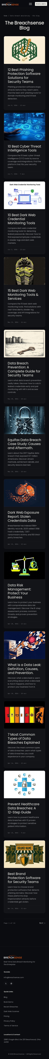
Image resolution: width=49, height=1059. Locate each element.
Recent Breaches (11, 1007)
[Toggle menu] (30, 3)
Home (5, 16)
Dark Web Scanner (11, 1011)
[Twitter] (6, 984)
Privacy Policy (9, 1021)
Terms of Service (11, 1025)
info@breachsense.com (14, 977)
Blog (5, 997)
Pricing (6, 1016)
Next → (42, 923)
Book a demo (41, 4)
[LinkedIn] (11, 984)
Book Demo (8, 1002)
